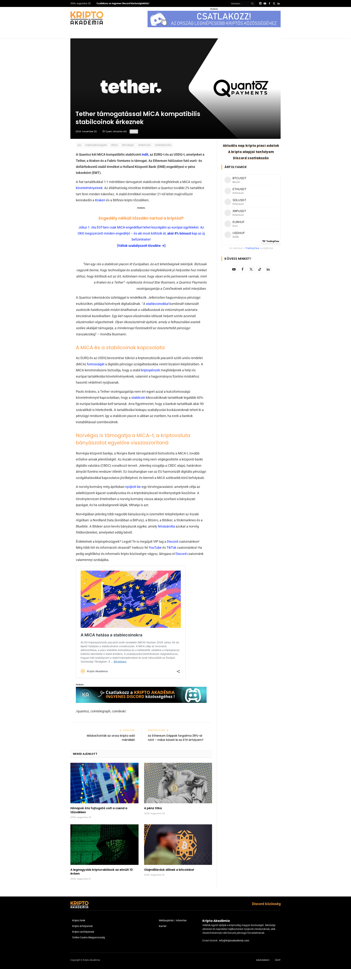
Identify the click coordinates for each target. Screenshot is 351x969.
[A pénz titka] (178, 783)
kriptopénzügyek (96, 145)
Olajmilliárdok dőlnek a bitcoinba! (169, 870)
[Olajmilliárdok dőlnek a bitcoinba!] (178, 844)
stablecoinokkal (157, 304)
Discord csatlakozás (251, 158)
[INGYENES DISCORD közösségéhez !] (141, 702)
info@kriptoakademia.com (234, 940)
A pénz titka (153, 808)
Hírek (134, 131)
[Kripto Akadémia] (86, 18)
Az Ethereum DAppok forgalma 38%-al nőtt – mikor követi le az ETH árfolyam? (175, 738)
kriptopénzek (150, 370)
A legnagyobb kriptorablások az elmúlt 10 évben (101, 872)
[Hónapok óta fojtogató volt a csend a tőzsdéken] (104, 783)
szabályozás (163, 145)
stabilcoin (144, 145)
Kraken (100, 200)
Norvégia (128, 145)
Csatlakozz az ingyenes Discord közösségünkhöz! (123, 3)
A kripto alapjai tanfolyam (251, 152)
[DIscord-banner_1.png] (214, 26)
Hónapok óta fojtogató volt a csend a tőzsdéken (98, 810)
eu (79, 145)
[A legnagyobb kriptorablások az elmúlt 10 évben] (104, 844)
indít (144, 154)
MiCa (114, 145)
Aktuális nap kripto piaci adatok (251, 145)
